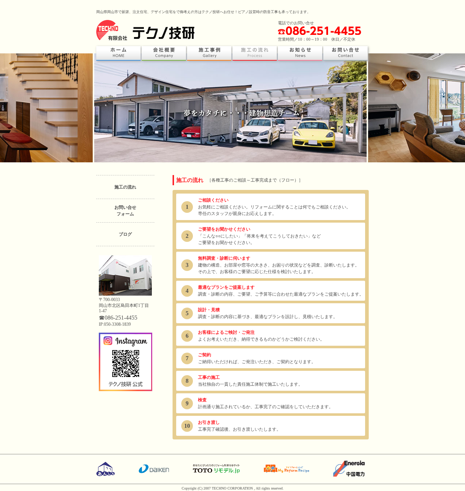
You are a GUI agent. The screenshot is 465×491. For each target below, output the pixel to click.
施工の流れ (125, 187)
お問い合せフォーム (125, 210)
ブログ (125, 234)
